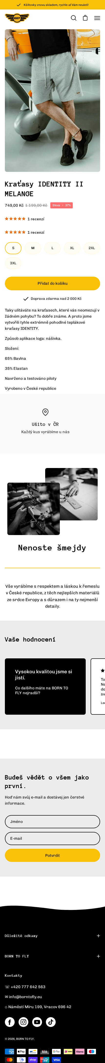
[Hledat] (73, 18)
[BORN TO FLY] (17, 18)
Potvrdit (52, 855)
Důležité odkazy (21, 936)
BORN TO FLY (17, 956)
